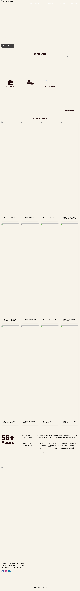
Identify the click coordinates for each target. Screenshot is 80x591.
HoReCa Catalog (35, 3)
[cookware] (10, 84)
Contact (74, 3)
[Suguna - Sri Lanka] (10, 3)
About (62, 3)
